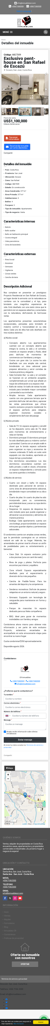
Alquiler (7, 919)
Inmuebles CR (10, 931)
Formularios (9, 923)
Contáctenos (9, 934)
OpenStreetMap (39, 824)
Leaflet (24, 824)
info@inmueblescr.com (26, 684)
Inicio (3, 40)
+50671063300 (18, 6)
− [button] (8, 779)
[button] (46, 74)
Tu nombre (9, 695)
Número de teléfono (12, 711)
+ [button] (8, 774)
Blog (6, 927)
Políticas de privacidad (14, 938)
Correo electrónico (12, 703)
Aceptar (40, 1022)
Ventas (7, 916)
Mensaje (8, 720)
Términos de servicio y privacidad (14, 979)
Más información (18, 1024)
